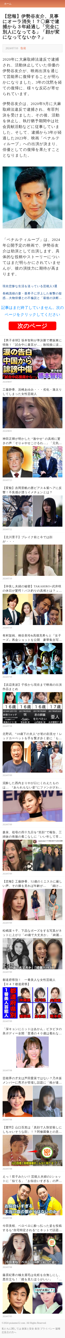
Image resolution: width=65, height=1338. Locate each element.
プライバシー (47, 1328)
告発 (23, 48)
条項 (37, 1328)
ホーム (7, 3)
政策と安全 (28, 1328)
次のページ (32, 326)
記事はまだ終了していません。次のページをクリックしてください (32, 311)
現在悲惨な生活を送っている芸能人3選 (30, 286)
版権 (57, 1328)
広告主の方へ (9, 1332)
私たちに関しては (11, 1328)
